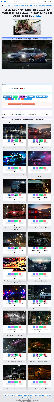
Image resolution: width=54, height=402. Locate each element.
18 (41, 327)
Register (51, 1)
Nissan (23, 227)
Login (48, 1)
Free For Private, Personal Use (37, 87)
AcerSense (17, 144)
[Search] (24, 1)
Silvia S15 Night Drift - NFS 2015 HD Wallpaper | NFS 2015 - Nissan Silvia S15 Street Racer (36, 5)
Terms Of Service (19, 395)
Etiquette (31, 395)
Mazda (36, 114)
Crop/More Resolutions (42, 96)
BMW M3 (33, 147)
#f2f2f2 (34, 119)
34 (41, 195)
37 (16, 248)
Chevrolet (20, 114)
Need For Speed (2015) (21, 174)
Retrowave (37, 174)
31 (41, 301)
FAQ (8, 395)
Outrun (34, 174)
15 (16, 327)
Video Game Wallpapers (15, 5)
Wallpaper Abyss (7, 5)
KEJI (24, 88)
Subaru (9, 114)
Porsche (12, 333)
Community (44, 1)
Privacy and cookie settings (27, 397)
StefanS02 (18, 331)
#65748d (29, 119)
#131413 (26, 119)
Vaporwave (42, 174)
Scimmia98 (17, 171)
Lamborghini (15, 280)
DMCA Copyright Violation (46, 395)
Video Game (47, 147)
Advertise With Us (38, 395)
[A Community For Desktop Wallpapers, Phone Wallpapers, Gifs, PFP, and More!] (2, 5)
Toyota (28, 114)
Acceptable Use (26, 395)
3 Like (15, 96)
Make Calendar (30, 96)
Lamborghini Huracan (21, 280)
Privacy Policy (12, 395)
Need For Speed (23, 147)
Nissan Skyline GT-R (17, 227)
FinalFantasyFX (42, 358)
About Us (4, 395)
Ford (17, 114)
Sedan (44, 114)
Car (7, 114)
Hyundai (41, 114)
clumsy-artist (17, 278)
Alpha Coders (3, 1)
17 (41, 248)
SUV (23, 114)
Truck (47, 114)
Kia (38, 114)
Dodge (14, 114)
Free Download (7, 96)
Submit (39, 1)
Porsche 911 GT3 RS (18, 333)
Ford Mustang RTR (9, 147)
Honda (25, 114)
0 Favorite (22, 96)
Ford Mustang (15, 147)
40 (16, 301)
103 (41, 140)
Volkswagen (32, 114)
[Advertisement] (27, 76)
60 (16, 195)
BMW (12, 114)
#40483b (32, 119)
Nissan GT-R (35, 361)
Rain (9, 333)
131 (16, 140)
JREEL (37, 15)
